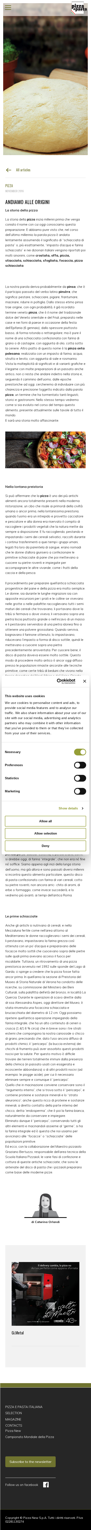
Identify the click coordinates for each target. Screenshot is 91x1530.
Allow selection (45, 833)
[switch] (80, 765)
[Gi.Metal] (45, 1294)
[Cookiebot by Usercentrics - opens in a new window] (57, 681)
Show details (68, 808)
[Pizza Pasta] (79, 8)
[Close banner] (84, 681)
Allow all (45, 821)
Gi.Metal (18, 1332)
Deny (45, 846)
